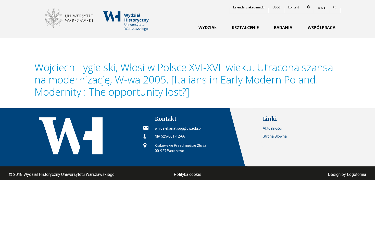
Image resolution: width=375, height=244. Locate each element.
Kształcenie (245, 27)
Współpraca (321, 27)
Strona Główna (275, 136)
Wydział (207, 27)
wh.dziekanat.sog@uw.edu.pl (178, 128)
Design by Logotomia (347, 174)
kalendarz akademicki (249, 7)
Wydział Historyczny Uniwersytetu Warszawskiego (69, 174)
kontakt (293, 7)
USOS (276, 7)
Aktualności (272, 128)
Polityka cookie (187, 174)
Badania (283, 27)
